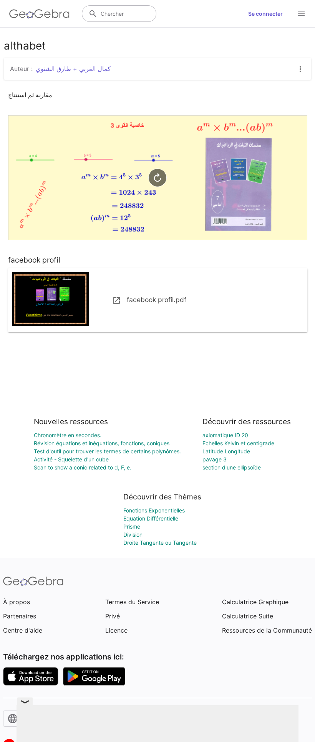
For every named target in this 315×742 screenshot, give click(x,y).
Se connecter (265, 13)
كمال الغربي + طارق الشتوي (73, 69)
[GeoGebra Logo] (39, 13)
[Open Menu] (301, 13)
